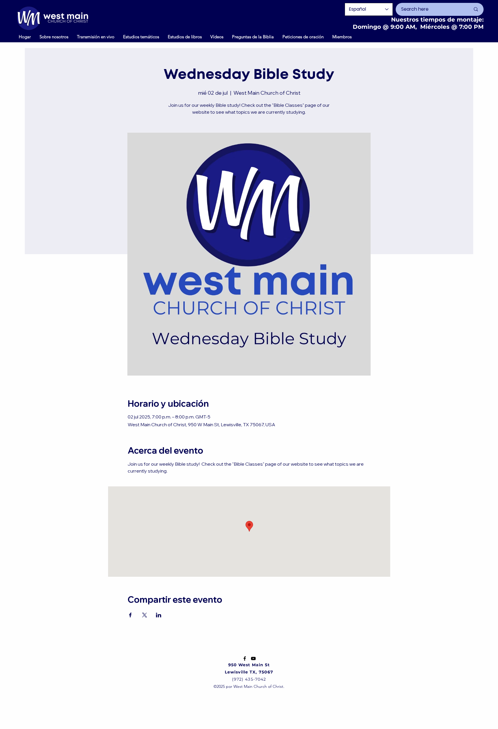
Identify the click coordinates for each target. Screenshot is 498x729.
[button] (217, 36)
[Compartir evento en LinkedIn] (158, 615)
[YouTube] (253, 658)
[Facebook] (245, 658)
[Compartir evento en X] (144, 615)
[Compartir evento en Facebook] (130, 615)
